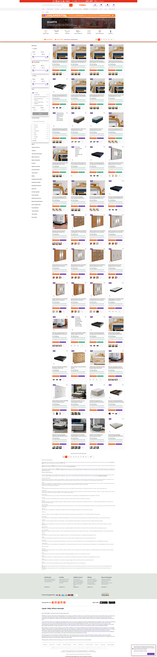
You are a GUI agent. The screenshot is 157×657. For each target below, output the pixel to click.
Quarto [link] (47, 12)
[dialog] (143, 650)
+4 (63, 311)
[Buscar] (71, 5)
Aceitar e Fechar (151, 653)
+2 (100, 141)
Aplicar (40, 113)
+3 (100, 107)
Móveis (43, 12)
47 (90, 456)
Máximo (42, 52)
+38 (119, 311)
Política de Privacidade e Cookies (140, 650)
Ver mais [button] (34, 140)
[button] (72, 39)
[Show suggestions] (48, 122)
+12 (82, 311)
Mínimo (34, 52)
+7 (63, 243)
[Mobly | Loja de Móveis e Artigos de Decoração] (82, 5)
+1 (63, 73)
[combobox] (39, 121)
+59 (119, 175)
